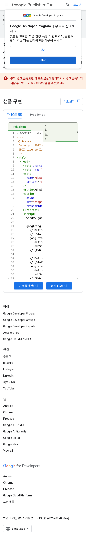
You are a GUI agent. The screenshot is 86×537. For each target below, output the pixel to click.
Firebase (8, 418)
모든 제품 (8, 501)
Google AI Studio (13, 425)
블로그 (7, 356)
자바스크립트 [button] (15, 114)
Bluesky (8, 362)
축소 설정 (43, 78)
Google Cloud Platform (17, 495)
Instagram (9, 369)
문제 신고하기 (59, 286)
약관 (5, 518)
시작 (43, 60)
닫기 (43, 50)
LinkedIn (8, 375)
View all (8, 450)
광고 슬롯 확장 (25, 78)
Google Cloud (11, 437)
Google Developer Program (20, 313)
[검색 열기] (67, 4)
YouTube (9, 388)
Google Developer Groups (19, 319)
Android (8, 405)
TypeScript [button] (37, 114)
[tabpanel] (43, 205)
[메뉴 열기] (6, 5)
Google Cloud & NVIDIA (17, 339)
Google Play (10, 444)
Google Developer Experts (19, 326)
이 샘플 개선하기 (28, 286)
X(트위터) (9, 382)
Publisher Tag (41, 5)
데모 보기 (69, 101)
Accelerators (11, 332)
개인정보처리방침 (22, 518)
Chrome (8, 412)
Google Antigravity (14, 431)
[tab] (14, 114)
